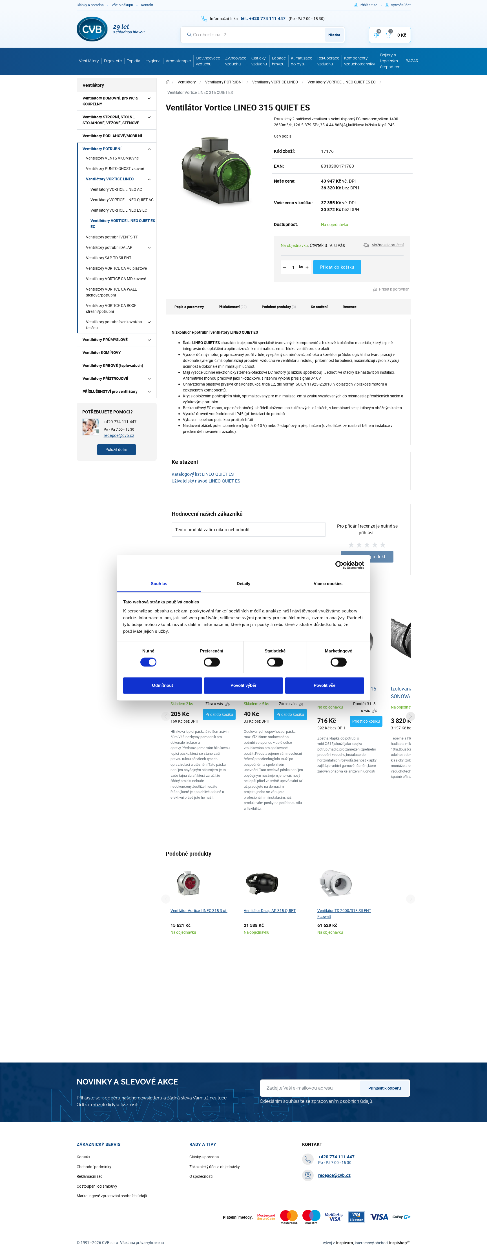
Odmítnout (162, 685)
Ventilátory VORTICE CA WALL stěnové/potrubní (111, 292)
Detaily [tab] (244, 583)
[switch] (212, 662)
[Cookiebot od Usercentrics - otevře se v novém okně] (339, 565)
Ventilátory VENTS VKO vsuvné (112, 158)
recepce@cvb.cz (119, 435)
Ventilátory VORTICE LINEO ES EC (118, 210)
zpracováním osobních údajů (341, 1101)
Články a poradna (90, 5)
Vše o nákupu (122, 5)
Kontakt (147, 5)
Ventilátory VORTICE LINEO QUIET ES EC (122, 223)
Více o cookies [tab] (328, 583)
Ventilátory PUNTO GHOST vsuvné (115, 168)
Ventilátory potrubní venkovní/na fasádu (114, 324)
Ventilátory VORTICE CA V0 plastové (116, 268)
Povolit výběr (243, 685)
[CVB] (111, 29)
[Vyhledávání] (189, 34)
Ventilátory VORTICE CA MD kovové (116, 278)
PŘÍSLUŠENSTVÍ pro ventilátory (110, 391)
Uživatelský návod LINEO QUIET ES (206, 481)
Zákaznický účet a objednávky (214, 1166)
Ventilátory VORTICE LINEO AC (116, 189)
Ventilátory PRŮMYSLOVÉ (105, 339)
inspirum (344, 1242)
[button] (383, 245)
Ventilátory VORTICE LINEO (110, 179)
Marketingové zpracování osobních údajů (112, 1195)
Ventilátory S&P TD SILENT (108, 257)
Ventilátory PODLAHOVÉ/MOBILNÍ (112, 135)
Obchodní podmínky (94, 1166)
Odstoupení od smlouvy (97, 1186)
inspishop (399, 1242)
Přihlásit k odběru (384, 1088)
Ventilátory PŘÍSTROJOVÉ (105, 378)
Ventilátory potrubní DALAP (109, 247)
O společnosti (200, 1176)
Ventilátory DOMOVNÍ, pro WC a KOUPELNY (110, 101)
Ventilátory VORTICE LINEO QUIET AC (122, 199)
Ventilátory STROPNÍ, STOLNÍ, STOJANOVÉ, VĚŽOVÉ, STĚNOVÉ (111, 119)
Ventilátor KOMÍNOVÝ (102, 352)
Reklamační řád (90, 1176)
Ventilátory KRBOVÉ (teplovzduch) (113, 365)
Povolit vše (324, 685)
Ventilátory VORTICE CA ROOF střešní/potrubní (111, 308)
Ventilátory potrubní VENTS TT (112, 237)
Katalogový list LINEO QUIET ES (203, 474)
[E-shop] (167, 82)
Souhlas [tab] (159, 583)
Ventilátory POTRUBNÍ (102, 148)
